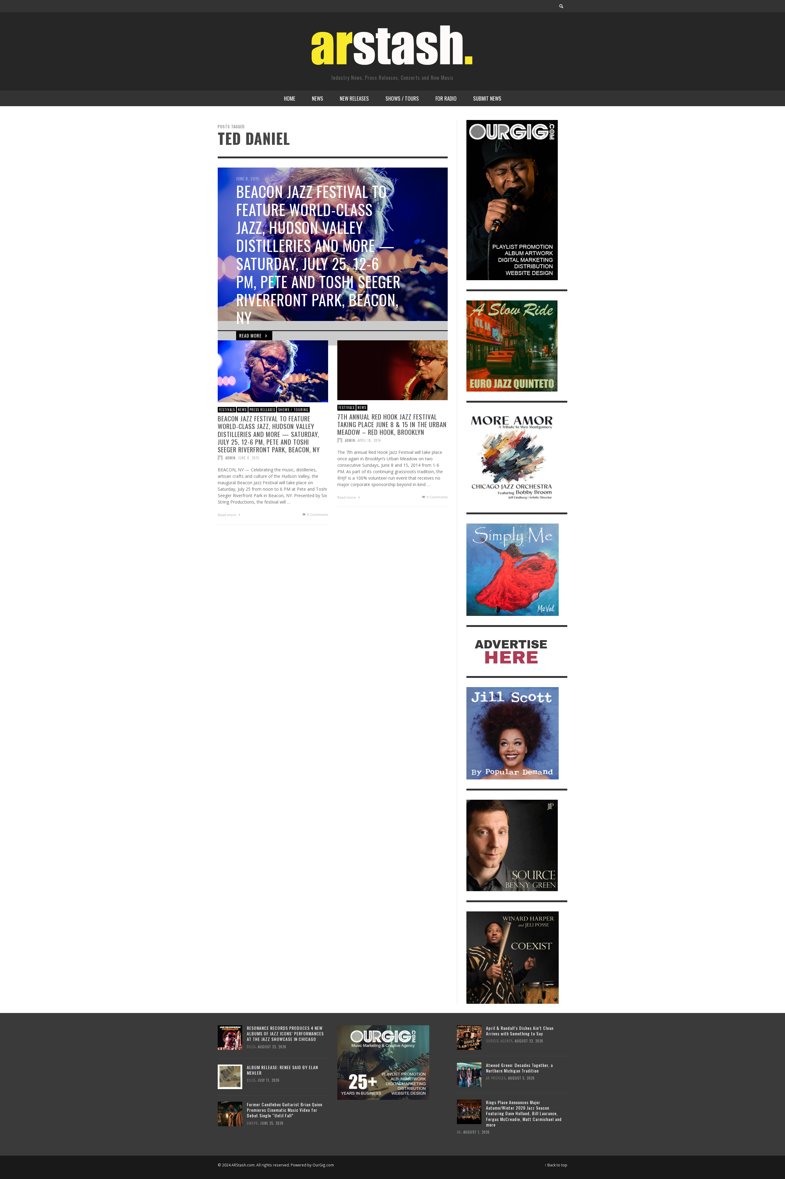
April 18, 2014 (369, 440)
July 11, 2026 (269, 1080)
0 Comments (317, 514)
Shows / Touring (293, 409)
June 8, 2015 (248, 457)
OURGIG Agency (499, 1040)
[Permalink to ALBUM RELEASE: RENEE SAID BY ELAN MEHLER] (230, 1076)
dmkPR (252, 1122)
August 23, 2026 (272, 1046)
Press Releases (262, 409)
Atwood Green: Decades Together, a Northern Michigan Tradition (519, 1068)
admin (230, 457)
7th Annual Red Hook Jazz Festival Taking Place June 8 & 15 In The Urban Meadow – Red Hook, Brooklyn (392, 424)
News (242, 409)
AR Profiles (496, 1078)
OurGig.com (323, 1164)
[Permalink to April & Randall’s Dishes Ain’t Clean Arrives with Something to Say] (469, 1037)
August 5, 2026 (521, 1078)
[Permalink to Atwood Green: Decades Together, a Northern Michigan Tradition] (469, 1074)
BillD (251, 1046)
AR (459, 1131)
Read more (227, 514)
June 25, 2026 (272, 1122)
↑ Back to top (556, 1164)
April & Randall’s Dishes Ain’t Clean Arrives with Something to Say (519, 1031)
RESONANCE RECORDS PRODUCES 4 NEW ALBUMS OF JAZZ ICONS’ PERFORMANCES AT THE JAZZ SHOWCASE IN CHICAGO (285, 1033)
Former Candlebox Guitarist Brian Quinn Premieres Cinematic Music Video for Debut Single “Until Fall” (284, 1110)
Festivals (227, 409)
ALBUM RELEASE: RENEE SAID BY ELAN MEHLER (282, 1070)
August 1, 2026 (476, 1131)
